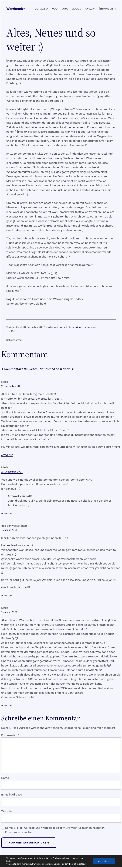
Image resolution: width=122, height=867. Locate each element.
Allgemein (53, 327)
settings (83, 864)
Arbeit (63, 327)
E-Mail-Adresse (11, 794)
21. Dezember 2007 (12, 386)
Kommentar (10, 735)
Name (5, 778)
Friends (79, 327)
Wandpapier (15, 9)
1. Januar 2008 (9, 530)
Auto (71, 327)
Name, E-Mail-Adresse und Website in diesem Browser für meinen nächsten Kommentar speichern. (55, 830)
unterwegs (90, 327)
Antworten (7, 454)
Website (6, 811)
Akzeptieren (104, 861)
